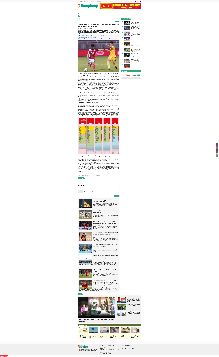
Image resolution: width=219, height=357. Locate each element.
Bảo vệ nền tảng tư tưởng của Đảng (101, 15)
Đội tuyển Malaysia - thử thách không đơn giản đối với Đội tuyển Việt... (135, 44)
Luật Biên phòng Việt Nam (87, 15)
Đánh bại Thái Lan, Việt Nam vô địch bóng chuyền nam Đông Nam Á (135, 28)
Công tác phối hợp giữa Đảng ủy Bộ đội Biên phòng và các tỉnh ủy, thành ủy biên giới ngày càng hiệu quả (133, 299)
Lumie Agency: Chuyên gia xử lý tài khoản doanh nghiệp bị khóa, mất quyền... (83, 335)
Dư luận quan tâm (126, 18)
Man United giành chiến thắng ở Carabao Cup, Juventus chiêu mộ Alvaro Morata (94, 35)
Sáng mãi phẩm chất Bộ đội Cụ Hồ (89, 13)
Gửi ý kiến (117, 196)
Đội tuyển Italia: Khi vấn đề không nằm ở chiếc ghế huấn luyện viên (135, 22)
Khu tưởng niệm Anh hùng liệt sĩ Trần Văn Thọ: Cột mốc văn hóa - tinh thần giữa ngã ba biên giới (133, 312)
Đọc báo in (124, 71)
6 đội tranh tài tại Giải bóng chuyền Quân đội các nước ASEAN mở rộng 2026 (105, 245)
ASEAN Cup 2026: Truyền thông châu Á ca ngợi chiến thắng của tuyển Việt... (135, 50)
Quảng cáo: (125, 345)
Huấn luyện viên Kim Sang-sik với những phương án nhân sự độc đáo (135, 55)
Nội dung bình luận (81, 185)
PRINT (118, 21)
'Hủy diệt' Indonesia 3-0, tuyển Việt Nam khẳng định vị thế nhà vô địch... (135, 60)
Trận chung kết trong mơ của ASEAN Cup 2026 (104, 280)
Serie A (92, 175)
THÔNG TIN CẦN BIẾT (83, 325)
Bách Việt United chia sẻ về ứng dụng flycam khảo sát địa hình (93, 335)
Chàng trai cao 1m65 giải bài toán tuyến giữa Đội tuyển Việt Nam (135, 39)
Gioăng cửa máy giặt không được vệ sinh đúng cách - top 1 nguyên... (135, 335)
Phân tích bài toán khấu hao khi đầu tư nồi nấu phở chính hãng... (104, 335)
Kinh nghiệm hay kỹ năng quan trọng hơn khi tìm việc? (125, 335)
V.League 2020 (97, 175)
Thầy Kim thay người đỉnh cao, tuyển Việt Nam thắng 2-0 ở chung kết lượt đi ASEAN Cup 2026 (104, 222)
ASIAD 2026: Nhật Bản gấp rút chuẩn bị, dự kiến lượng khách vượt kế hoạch (105, 200)
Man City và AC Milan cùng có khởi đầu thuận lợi (88, 37)
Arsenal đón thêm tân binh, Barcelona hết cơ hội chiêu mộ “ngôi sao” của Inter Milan (95, 38)
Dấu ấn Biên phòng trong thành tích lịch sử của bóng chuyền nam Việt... (135, 66)
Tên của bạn (80, 180)
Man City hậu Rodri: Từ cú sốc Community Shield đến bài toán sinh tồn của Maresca (105, 233)
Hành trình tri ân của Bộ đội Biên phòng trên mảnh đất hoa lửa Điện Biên (133, 306)
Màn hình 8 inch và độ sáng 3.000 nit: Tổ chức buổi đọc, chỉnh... (114, 335)
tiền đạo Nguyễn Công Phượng (83, 175)
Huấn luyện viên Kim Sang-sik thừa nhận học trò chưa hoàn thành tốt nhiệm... (135, 34)
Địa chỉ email (102, 180)
